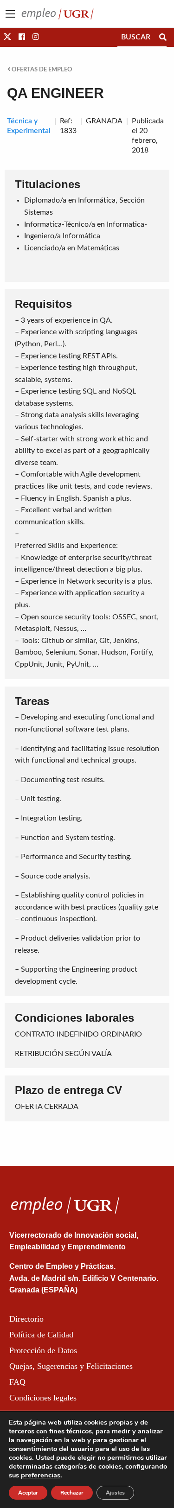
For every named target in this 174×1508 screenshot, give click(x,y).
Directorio (26, 1318)
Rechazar (72, 1492)
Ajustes (115, 1492)
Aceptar (28, 1492)
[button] (7, 37)
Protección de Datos (43, 1350)
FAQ (17, 1382)
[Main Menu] (10, 14)
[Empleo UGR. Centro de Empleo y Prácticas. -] (57, 13)
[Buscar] (163, 37)
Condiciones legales (43, 1397)
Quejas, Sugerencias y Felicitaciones (71, 1366)
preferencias (40, 1475)
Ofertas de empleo (41, 69)
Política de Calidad (41, 1334)
